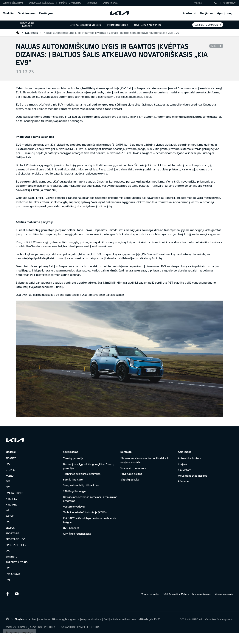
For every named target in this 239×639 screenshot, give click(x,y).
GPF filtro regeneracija (77, 533)
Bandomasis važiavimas (41, 2)
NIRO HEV (11, 498)
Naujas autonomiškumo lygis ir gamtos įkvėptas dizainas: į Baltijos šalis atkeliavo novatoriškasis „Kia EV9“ (112, 32)
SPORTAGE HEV (15, 539)
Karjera (182, 464)
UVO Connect (71, 527)
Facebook (7, 594)
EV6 (8, 521)
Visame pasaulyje (150, 594)
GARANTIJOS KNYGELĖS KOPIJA (80, 627)
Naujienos (206, 13)
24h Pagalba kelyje (74, 491)
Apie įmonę (224, 13)
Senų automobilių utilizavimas (81, 485)
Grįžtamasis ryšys (201, 594)
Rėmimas (183, 481)
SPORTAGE (12, 533)
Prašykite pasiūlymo (70, 2)
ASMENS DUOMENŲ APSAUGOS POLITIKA (30, 627)
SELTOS (10, 527)
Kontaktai (189, 13)
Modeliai (8, 13)
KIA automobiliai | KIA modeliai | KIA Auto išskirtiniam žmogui (18, 32)
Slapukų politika (129, 479)
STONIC (10, 469)
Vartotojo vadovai (74, 506)
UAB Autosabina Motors (176, 594)
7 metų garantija (73, 458)
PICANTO (11, 458)
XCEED (9, 475)
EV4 (8, 487)
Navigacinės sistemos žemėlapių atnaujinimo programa (90, 498)
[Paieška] (215, 3)
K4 (7, 510)
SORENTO (12, 556)
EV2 (8, 464)
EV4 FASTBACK (15, 492)
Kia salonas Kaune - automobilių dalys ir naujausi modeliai (144, 460)
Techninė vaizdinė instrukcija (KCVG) (85, 512)
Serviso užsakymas (13, 2)
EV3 (8, 481)
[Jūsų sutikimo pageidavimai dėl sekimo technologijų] (19, 632)
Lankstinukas (110, 2)
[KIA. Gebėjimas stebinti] (15, 440)
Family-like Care (73, 479)
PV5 (8, 579)
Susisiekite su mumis (206, 24)
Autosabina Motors (189, 458)
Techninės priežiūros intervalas (81, 473)
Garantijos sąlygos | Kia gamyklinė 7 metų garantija (88, 466)
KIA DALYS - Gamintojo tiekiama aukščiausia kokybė (90, 520)
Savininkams (26, 13)
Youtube (17, 594)
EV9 (8, 568)
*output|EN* (229, 2)
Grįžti (214, 46)
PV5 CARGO (13, 573)
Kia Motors (184, 469)
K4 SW (9, 516)
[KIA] (119, 13)
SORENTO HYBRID (16, 562)
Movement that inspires (192, 475)
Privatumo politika (131, 473)
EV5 (8, 550)
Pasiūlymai (46, 13)
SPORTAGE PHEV (16, 545)
